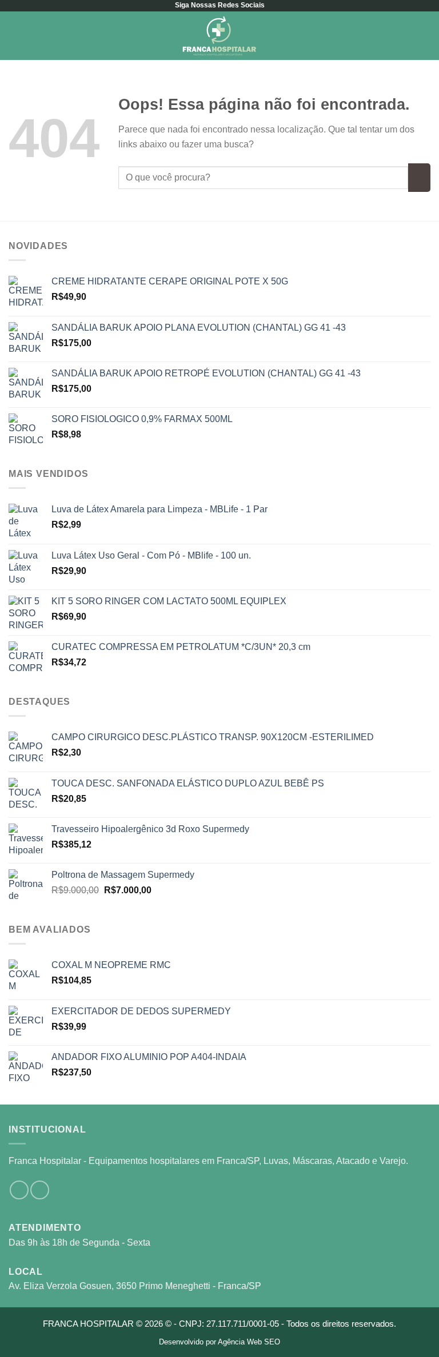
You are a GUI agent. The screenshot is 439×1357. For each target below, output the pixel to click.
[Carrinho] (424, 36)
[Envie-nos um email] (39, 1190)
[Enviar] (419, 177)
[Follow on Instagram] (19, 1190)
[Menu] (15, 36)
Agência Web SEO (249, 1342)
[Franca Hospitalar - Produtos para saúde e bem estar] (219, 35)
